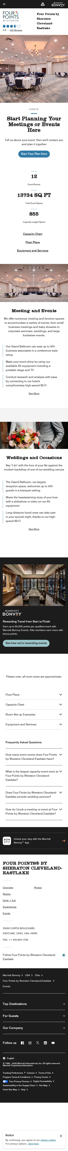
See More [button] (34, 393)
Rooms (6, 894)
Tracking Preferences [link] (13, 1073)
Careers (31, 1073)
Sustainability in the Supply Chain (19, 1085)
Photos (38, 887)
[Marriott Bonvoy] (56, 4)
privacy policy (48, 1140)
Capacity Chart (32, 234)
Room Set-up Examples (20, 714)
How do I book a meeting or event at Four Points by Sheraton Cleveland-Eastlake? (31, 811)
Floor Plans (33, 242)
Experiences (9, 906)
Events (6, 913)
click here (33, 1143)
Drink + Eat (9, 900)
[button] (43, 4)
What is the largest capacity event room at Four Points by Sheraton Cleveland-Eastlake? (32, 776)
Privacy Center (41, 1077)
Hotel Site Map (10, 1089)
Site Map (43, 1085)
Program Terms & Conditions (16, 1077)
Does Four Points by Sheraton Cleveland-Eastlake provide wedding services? (31, 794)
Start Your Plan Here (34, 153)
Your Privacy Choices (18, 1081)
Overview (8, 887)
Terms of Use (44, 1073)
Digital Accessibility (42, 1081)
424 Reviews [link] (16, 30)
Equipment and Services (32, 250)
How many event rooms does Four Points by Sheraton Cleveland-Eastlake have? (31, 756)
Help (23, 1089)
